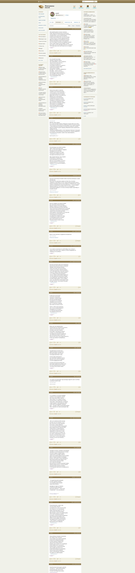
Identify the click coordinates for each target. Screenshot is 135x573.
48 (51, 342)
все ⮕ (85, 116)
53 (51, 387)
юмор (75, 376)
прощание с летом (42, 25)
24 (55, 50)
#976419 (51, 261)
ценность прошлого (77, 502)
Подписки (77, 22)
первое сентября (42, 20)
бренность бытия (77, 564)
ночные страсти (77, 200)
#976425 (51, 292)
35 (51, 558)
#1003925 (51, 144)
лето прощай (41, 13)
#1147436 (85, 98)
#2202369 (85, 102)
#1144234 (51, 231)
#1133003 (51, 392)
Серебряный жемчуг (60, 15)
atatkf (57, 13)
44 (51, 527)
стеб (77, 477)
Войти (41, 1)
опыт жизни (78, 533)
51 (51, 496)
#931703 (51, 477)
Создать (94, 5)
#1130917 (51, 447)
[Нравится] (50, 51)
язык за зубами (78, 392)
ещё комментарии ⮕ (87, 68)
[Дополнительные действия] (60, 51)
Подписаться (53, 18)
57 (51, 287)
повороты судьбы (77, 231)
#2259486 (85, 109)
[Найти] (95, 1)
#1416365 (85, 106)
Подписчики (68, 22)
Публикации (59, 22)
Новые (69, 25)
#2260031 (85, 105)
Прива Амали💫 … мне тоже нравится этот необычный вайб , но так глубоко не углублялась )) (90, 43)
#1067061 (51, 502)
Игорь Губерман (54, 493)
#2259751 (85, 112)
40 (51, 411)
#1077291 (51, 564)
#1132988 (51, 417)
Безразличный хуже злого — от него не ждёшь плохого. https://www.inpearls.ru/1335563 (89, 58)
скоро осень (78, 347)
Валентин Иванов (54, 191)
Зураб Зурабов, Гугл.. (54, 135)
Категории (81, 5)
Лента (74, 5)
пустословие (78, 447)
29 (51, 240)
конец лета (41, 27)
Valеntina (86, 110)
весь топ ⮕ (41, 60)
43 (51, 317)
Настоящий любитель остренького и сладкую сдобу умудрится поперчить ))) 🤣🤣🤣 (90, 26)
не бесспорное (78, 292)
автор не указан (52, 384)
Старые (73, 25)
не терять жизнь (77, 144)
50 (51, 112)
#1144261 (51, 175)
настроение (74, 477)
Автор (67, 15)
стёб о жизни (78, 376)
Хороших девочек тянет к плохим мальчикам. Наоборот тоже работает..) (90, 77)
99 (51, 50)
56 (51, 471)
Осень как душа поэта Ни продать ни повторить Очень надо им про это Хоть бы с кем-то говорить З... (90, 20)
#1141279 (51, 200)
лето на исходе (42, 30)
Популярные (78, 25)
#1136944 (51, 347)
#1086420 (51, 323)
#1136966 (51, 376)
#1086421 (51, 533)
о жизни (79, 323)
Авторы (88, 5)
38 (51, 226)
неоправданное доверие (76, 245)
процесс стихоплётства (76, 417)
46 (51, 81)
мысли (79, 175)
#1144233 (51, 245)
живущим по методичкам (76, 261)
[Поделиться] (58, 51)
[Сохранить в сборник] (54, 51)
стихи (73, 144)
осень (40, 22)
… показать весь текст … (53, 76)
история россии (75, 175)
